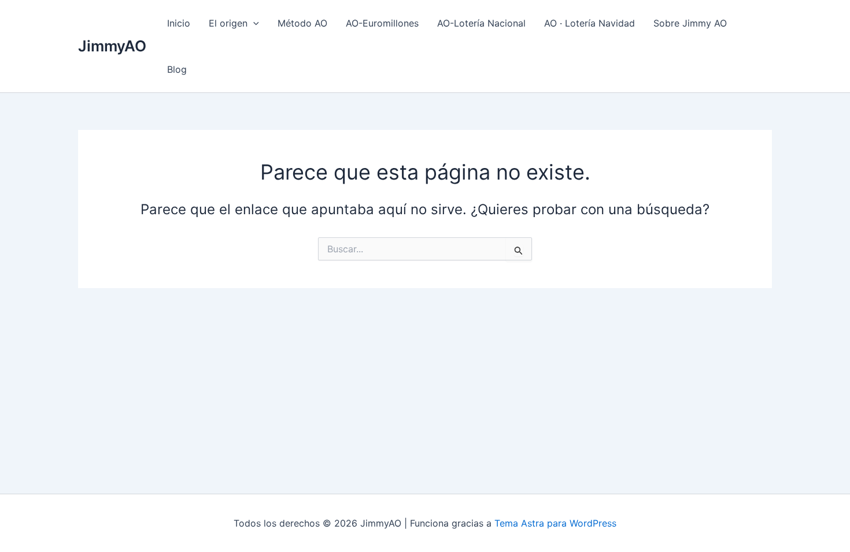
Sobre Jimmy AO (690, 23)
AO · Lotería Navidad (589, 23)
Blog (177, 69)
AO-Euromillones (382, 23)
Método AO (302, 23)
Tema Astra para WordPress (555, 523)
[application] (253, 23)
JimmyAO (112, 46)
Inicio (178, 23)
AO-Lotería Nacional (481, 23)
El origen (228, 23)
